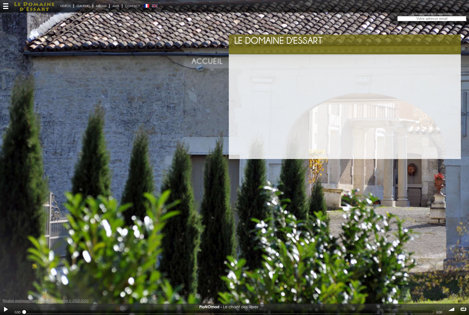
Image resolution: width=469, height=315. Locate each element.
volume (451, 309)
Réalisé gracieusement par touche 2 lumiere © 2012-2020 (45, 301)
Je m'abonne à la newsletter (431, 14)
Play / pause (5, 309)
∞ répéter (463, 309)
